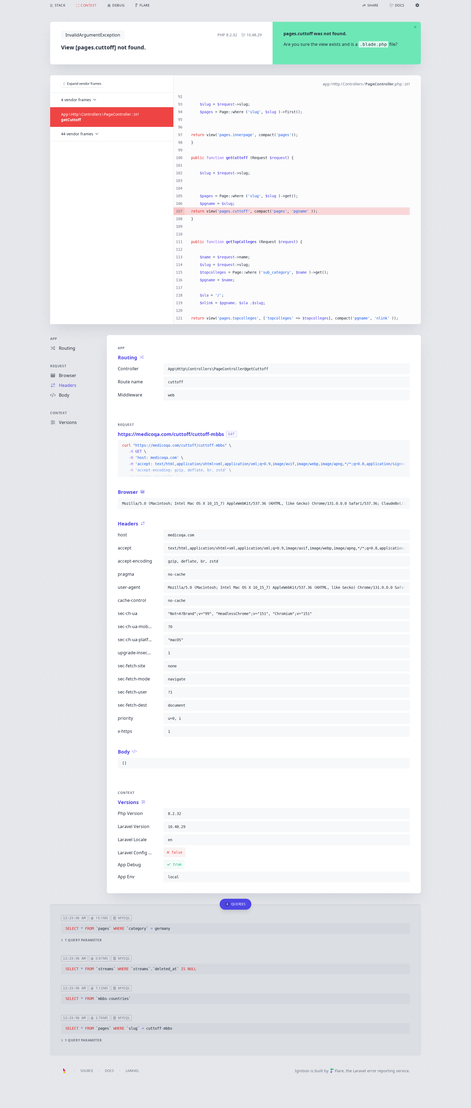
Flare (339, 1070)
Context (58, 413)
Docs (109, 1070)
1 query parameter (83, 940)
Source (86, 1070)
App (53, 338)
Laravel (132, 1070)
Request (58, 366)
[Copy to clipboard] (403, 369)
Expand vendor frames (84, 83)
